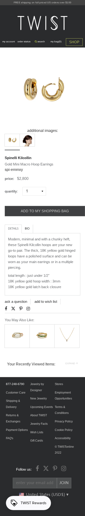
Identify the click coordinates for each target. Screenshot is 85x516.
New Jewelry (38, 398)
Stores (59, 384)
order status (23, 41)
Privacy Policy (64, 421)
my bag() (56, 41)
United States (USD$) (46, 495)
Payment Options (17, 430)
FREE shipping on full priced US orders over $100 (42, 2)
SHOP (74, 42)
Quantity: (13, 191)
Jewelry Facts (39, 423)
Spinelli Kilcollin (18, 158)
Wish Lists (36, 432)
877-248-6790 (15, 384)
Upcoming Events (41, 407)
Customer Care (16, 392)
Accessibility (63, 438)
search (41, 41)
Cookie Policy (63, 430)
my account (8, 41)
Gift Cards (36, 440)
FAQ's (9, 438)
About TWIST (38, 415)
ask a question (16, 301)
